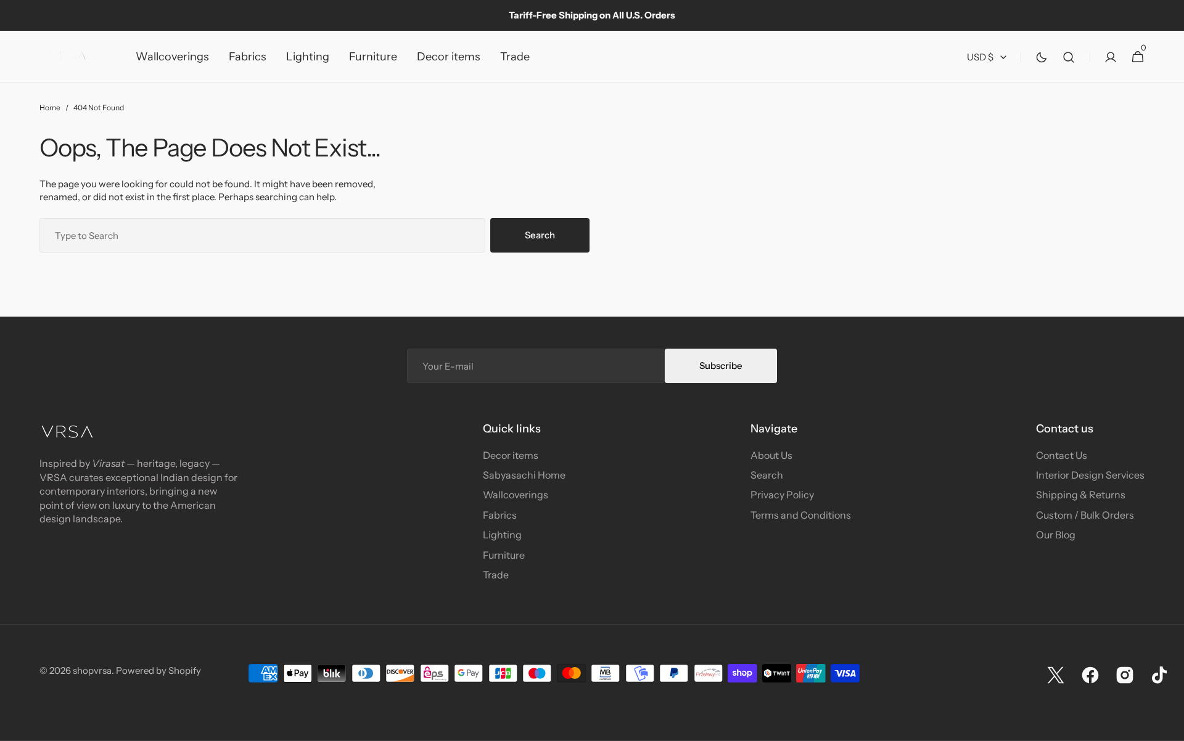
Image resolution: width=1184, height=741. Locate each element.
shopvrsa (92, 670)
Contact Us (1061, 455)
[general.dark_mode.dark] (1041, 57)
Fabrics (500, 515)
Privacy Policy (782, 494)
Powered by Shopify (158, 670)
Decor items (510, 455)
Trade (496, 575)
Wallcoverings (515, 494)
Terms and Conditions (800, 515)
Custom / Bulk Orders (1085, 515)
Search (540, 235)
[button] (1068, 57)
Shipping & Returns (1080, 494)
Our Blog (1055, 534)
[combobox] (262, 235)
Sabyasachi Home (524, 475)
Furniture (504, 555)
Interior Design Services (1090, 475)
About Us (771, 455)
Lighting (502, 534)
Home (49, 107)
